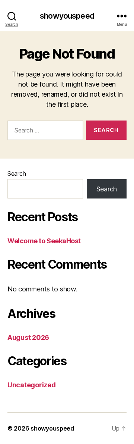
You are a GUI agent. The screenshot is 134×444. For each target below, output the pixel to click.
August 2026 (28, 337)
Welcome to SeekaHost (44, 241)
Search (16, 173)
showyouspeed (67, 16)
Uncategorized (31, 385)
